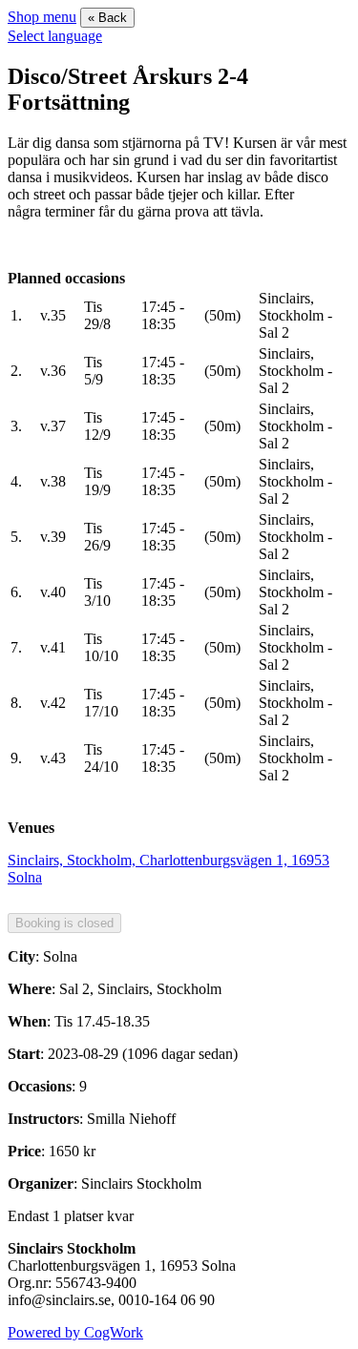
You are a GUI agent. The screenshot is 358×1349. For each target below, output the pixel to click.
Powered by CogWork (75, 1332)
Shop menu (42, 17)
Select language (55, 36)
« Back (107, 17)
